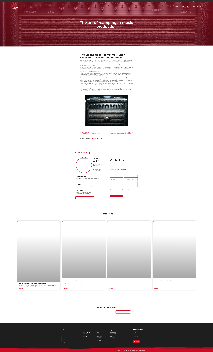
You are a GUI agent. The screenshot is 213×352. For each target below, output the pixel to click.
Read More (21, 288)
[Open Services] (179, 6)
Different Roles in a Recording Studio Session (32, 283)
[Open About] (190, 6)
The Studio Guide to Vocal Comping (165, 280)
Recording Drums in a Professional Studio (121, 280)
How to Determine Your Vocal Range (75, 280)
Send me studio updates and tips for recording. (120, 189)
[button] (93, 138)
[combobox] (125, 179)
